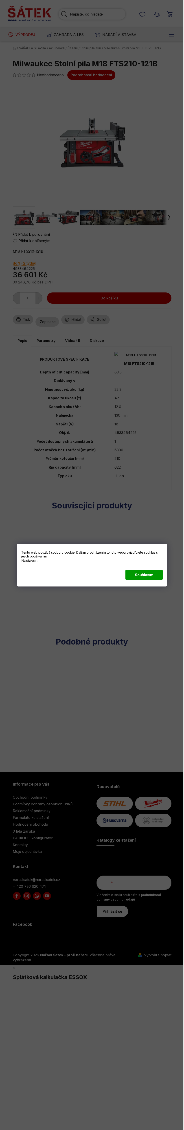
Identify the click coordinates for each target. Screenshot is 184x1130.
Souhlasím (144, 575)
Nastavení (29, 560)
